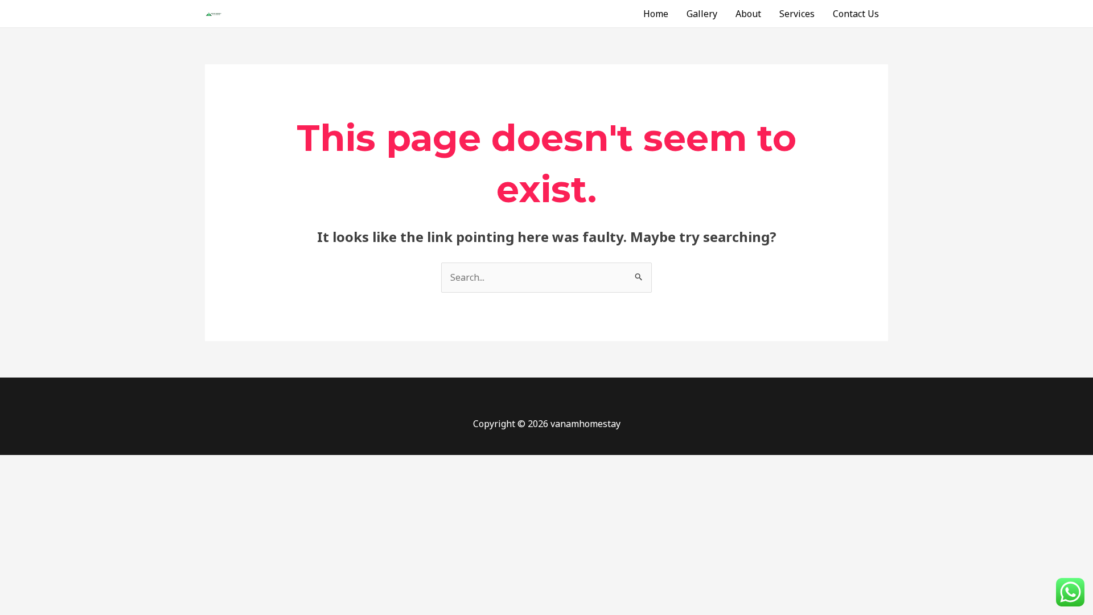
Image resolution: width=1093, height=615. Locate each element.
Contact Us (856, 13)
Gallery (702, 13)
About (748, 13)
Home (655, 13)
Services (797, 13)
